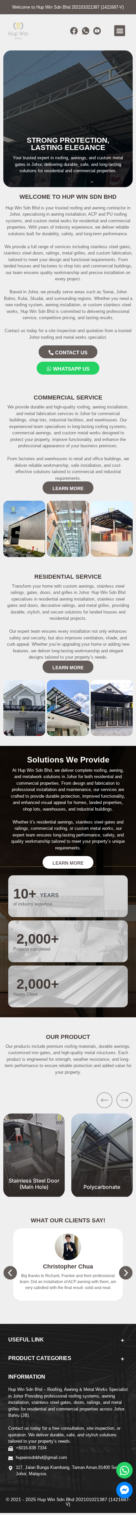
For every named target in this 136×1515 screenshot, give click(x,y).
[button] (119, 30)
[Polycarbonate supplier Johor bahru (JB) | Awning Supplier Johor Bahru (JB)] (102, 1193)
